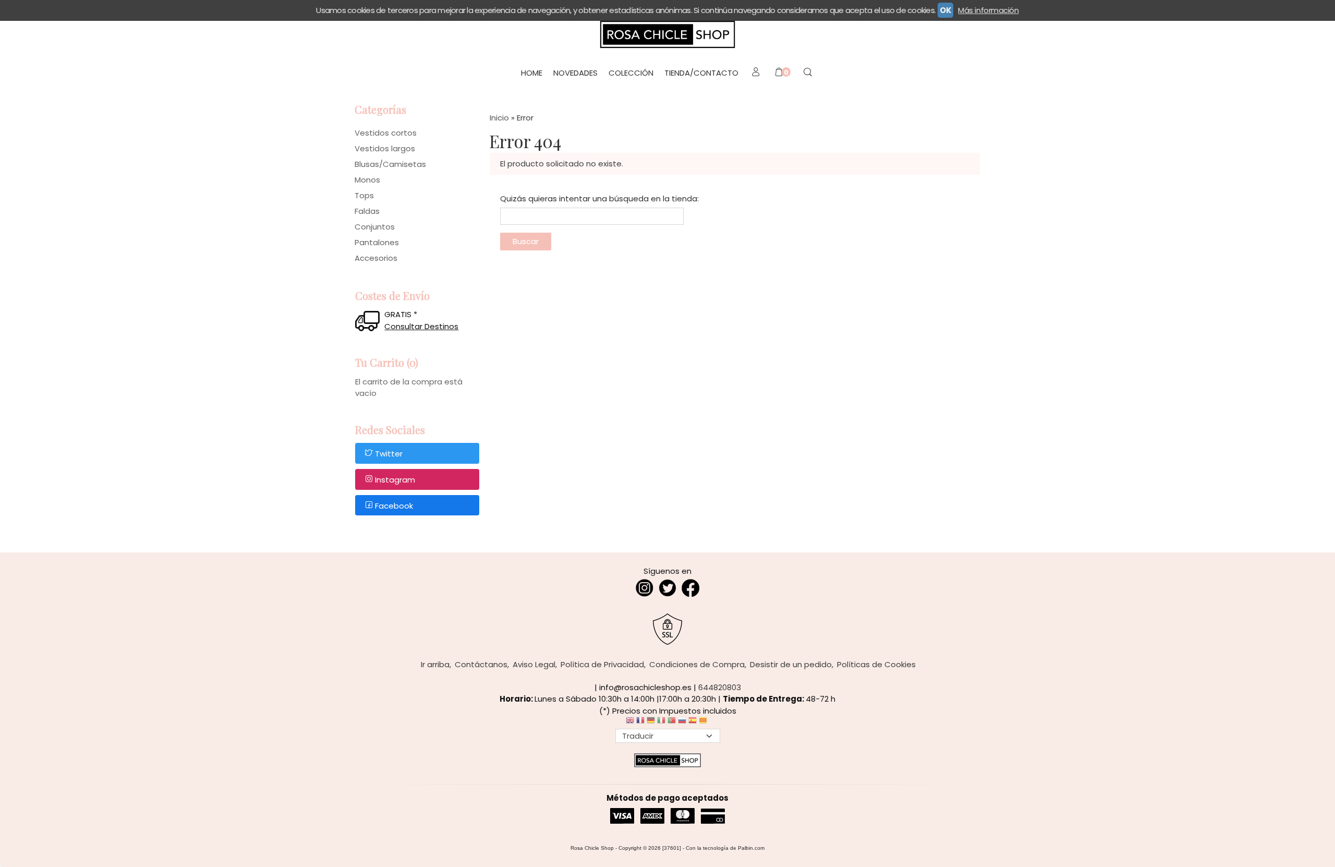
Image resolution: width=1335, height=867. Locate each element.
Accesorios (376, 257)
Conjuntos (375, 226)
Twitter (389, 454)
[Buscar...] (807, 73)
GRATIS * (400, 314)
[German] (651, 722)
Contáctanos (481, 664)
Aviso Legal (534, 664)
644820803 (719, 687)
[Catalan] (704, 722)
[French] (640, 722)
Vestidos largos (385, 148)
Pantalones (377, 242)
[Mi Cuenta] (755, 73)
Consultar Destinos (421, 326)
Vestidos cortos (386, 132)
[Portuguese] (672, 722)
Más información (988, 10)
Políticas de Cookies (876, 664)
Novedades (575, 72)
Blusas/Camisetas (390, 164)
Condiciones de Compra (697, 664)
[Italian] (661, 722)
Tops (364, 195)
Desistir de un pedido (791, 664)
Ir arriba (435, 664)
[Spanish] (692, 722)
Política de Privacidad (602, 664)
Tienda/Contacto (701, 72)
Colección (631, 72)
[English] (630, 722)
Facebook (394, 505)
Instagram (395, 479)
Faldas (367, 211)
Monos (367, 179)
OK (945, 10)
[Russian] (682, 722)
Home (531, 72)
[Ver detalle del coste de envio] (369, 322)
